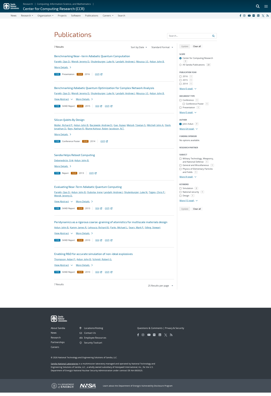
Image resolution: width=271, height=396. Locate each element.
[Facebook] (240, 15)
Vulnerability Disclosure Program (156, 385)
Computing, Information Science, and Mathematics (64, 4)
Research (28, 4)
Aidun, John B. (157, 61)
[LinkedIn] (259, 15)
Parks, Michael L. (119, 227)
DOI (97, 106)
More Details (61, 67)
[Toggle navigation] (5, 15)
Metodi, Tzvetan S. (136, 125)
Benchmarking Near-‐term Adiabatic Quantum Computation (92, 56)
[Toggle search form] (258, 6)
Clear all (198, 46)
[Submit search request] (213, 35)
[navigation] (139, 47)
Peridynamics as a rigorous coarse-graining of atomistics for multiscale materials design (110, 222)
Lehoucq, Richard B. (98, 227)
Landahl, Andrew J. (125, 61)
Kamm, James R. (78, 227)
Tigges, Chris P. (157, 192)
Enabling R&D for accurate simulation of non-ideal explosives (93, 254)
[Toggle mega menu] (266, 6)
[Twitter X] (263, 15)
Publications (91, 15)
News (14, 15)
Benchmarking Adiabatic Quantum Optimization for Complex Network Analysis (104, 88)
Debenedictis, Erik (63, 160)
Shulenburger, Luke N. (102, 61)
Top (263, 392)
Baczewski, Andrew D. (101, 125)
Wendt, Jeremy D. (80, 61)
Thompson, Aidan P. (65, 259)
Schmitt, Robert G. (102, 259)
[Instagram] (245, 15)
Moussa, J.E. (142, 61)
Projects (62, 15)
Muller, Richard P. (63, 125)
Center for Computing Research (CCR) (53, 8)
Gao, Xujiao (120, 125)
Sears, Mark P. (136, 227)
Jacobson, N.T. (116, 128)
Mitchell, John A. (155, 125)
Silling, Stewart (152, 227)
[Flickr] (254, 15)
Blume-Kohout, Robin (96, 128)
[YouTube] (249, 15)
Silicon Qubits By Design (69, 119)
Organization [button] (44, 15)
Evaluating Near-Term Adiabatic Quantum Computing (88, 186)
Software (76, 15)
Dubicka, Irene (94, 192)
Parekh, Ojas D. (62, 61)
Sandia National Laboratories (64, 363)
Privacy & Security (174, 328)
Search (121, 15)
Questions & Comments (150, 328)
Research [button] (26, 15)
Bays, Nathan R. (76, 128)
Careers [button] (107, 15)
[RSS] (268, 15)
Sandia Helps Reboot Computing (74, 155)
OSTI (97, 74)
